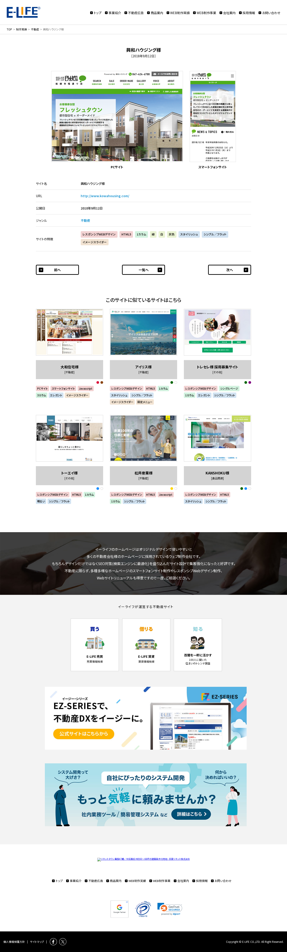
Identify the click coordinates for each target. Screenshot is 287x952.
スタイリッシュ (189, 234)
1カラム (141, 234)
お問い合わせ (271, 12)
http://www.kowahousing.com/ (105, 196)
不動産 (85, 220)
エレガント (56, 395)
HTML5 (126, 234)
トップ (98, 12)
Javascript (85, 388)
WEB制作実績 (180, 12)
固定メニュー (144, 402)
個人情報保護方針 (14, 941)
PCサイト (42, 388)
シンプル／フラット (215, 234)
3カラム (41, 395)
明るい (41, 501)
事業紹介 (115, 12)
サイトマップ (37, 941)
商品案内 (157, 12)
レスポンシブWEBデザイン (99, 234)
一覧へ (144, 269)
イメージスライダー (95, 242)
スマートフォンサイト (63, 388)
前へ (57, 269)
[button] (170, 909)
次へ (229, 269)
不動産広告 (136, 12)
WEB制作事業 (206, 12)
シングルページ (229, 388)
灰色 (172, 234)
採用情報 (249, 12)
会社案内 (229, 12)
